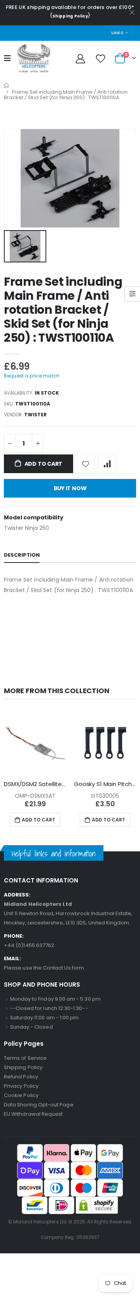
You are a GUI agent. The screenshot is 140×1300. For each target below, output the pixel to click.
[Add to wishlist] (85, 463)
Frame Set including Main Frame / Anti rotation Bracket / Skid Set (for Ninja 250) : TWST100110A (63, 309)
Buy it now (70, 488)
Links (117, 33)
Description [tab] (22, 555)
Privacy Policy (21, 1086)
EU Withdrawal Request (33, 1114)
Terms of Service (25, 1058)
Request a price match (32, 375)
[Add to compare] (107, 463)
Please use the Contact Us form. (44, 968)
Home (7, 85)
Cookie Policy (21, 1095)
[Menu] (7, 58)
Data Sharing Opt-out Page (39, 1104)
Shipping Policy (70, 16)
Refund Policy (21, 1076)
